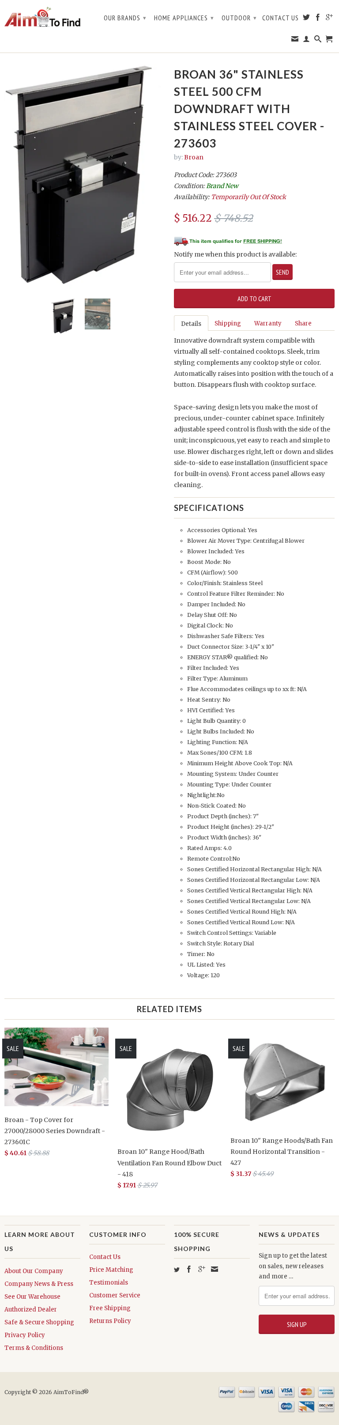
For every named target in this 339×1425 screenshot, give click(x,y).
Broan (193, 157)
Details (191, 324)
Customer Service (114, 1295)
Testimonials (108, 1282)
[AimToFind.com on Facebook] (318, 19)
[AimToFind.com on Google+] (329, 19)
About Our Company (33, 1271)
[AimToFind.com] (42, 17)
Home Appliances (184, 17)
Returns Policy (110, 1321)
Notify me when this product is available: (235, 254)
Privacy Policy (24, 1335)
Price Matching (111, 1270)
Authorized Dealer (30, 1309)
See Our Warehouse (32, 1296)
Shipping (228, 323)
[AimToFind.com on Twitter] (306, 19)
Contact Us (280, 18)
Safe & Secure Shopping (39, 1322)
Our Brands (125, 17)
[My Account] (306, 40)
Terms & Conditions (33, 1348)
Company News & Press (38, 1284)
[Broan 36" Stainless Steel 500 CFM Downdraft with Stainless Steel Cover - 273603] (84, 178)
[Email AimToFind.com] (214, 1269)
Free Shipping (110, 1308)
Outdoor (239, 17)
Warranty (268, 323)
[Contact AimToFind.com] (295, 40)
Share (303, 323)
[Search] (318, 40)
